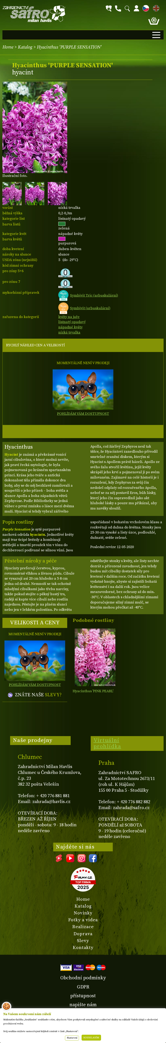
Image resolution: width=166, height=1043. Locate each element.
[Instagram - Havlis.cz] (81, 861)
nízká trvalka (69, 332)
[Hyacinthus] (95, 657)
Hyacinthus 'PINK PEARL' (93, 691)
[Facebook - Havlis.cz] (93, 861)
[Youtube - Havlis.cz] (70, 861)
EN (155, 7)
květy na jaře (69, 317)
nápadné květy (70, 327)
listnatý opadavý (72, 322)
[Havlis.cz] (34, 14)
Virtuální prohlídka (107, 743)
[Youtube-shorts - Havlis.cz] (59, 861)
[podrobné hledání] (109, 8)
